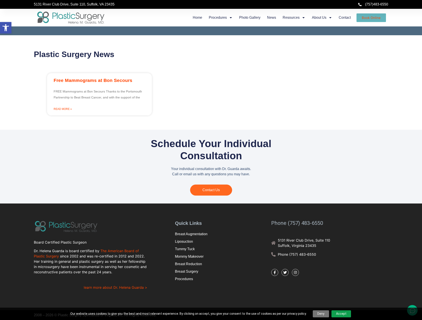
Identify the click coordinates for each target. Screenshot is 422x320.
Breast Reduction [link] (188, 264)
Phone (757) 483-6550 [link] (297, 223)
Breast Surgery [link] (186, 271)
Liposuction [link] (184, 241)
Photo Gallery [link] (249, 17)
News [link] (271, 17)
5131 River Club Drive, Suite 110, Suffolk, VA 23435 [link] (74, 4)
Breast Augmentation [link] (191, 234)
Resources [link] (291, 17)
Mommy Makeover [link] (189, 256)
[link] (5, 27)
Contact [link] (345, 17)
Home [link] (197, 17)
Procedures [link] (218, 17)
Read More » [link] (63, 109)
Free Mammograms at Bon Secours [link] (93, 80)
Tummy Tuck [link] (185, 249)
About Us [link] (319, 17)
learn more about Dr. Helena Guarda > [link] (115, 287)
